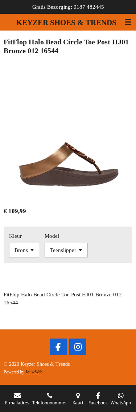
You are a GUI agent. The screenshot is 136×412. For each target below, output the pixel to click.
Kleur (15, 236)
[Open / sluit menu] (128, 22)
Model (52, 236)
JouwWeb (33, 372)
